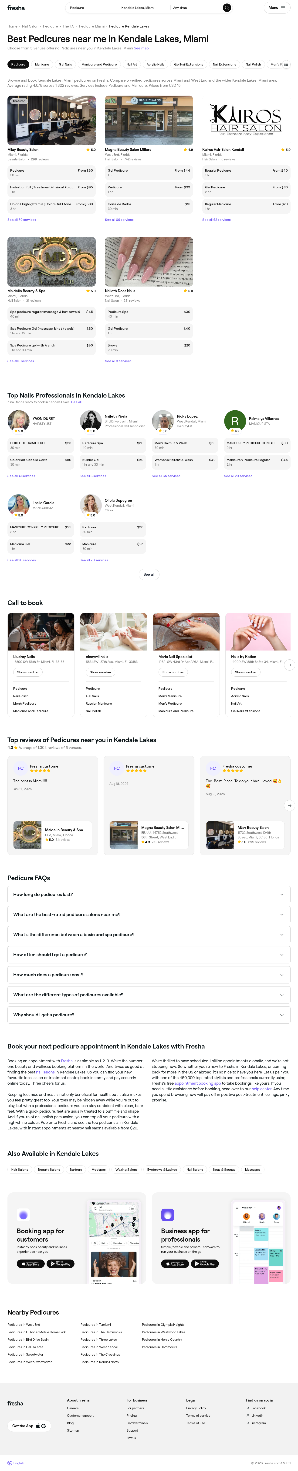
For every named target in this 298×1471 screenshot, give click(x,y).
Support (132, 1430)
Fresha (67, 1061)
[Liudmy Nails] (41, 665)
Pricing (132, 1415)
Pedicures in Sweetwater (25, 1354)
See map (141, 48)
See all (149, 574)
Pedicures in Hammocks (159, 1347)
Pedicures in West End (23, 1324)
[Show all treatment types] (286, 64)
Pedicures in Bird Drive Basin (28, 1339)
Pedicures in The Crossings (100, 1354)
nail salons (45, 1072)
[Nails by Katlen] (259, 665)
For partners (135, 1408)
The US (68, 26)
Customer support (80, 1415)
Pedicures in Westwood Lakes (163, 1332)
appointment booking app (198, 1083)
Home (12, 26)
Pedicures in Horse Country (162, 1339)
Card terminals (137, 1423)
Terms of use (195, 1423)
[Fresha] (16, 7)
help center (261, 1089)
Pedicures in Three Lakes (99, 1339)
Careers (73, 1408)
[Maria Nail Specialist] (186, 665)
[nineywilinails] (113, 665)
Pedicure (50, 26)
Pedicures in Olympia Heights (163, 1324)
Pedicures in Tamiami (96, 1324)
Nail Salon (30, 26)
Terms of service (198, 1415)
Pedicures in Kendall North (100, 1362)
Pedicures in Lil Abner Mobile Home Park (36, 1332)
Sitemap (73, 1430)
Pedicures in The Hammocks (101, 1332)
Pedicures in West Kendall (99, 1347)
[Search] (227, 7)
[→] (289, 665)
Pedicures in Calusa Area (25, 1347)
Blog (70, 1423)
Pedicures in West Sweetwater (29, 1362)
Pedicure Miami (92, 26)
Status (131, 1438)
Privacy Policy (196, 1408)
